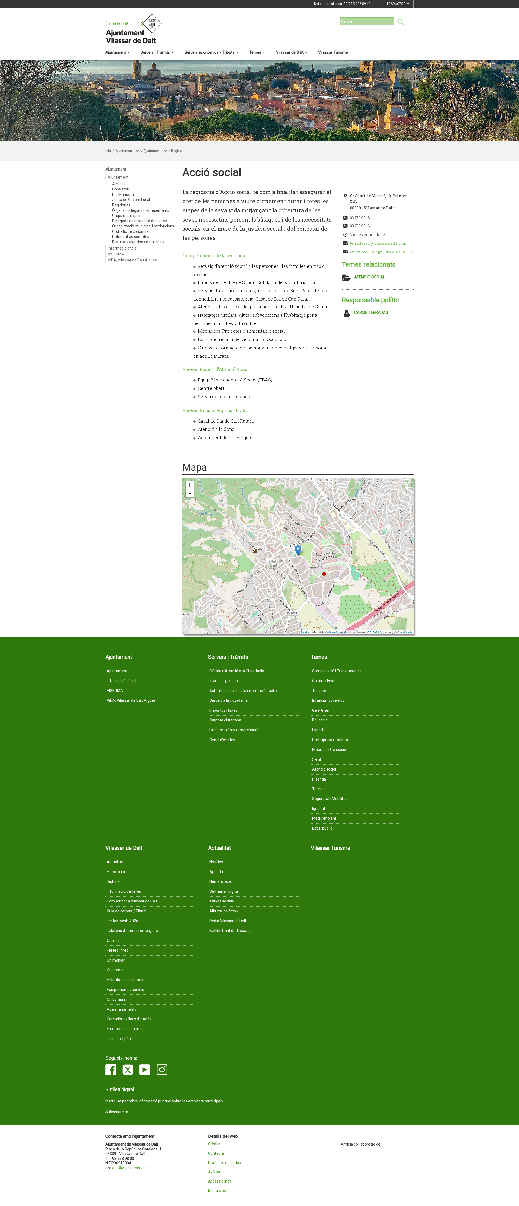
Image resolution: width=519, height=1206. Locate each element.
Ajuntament (115, 52)
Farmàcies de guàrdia (125, 1029)
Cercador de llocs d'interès (129, 1019)
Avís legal (216, 1172)
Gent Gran (320, 710)
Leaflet (305, 632)
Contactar (216, 1154)
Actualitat (115, 862)
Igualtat (318, 808)
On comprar (117, 999)
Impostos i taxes (223, 710)
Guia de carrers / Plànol (126, 911)
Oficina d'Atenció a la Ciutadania (236, 671)
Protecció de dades (224, 1163)
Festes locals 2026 (122, 921)
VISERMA (116, 254)
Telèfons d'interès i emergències (134, 930)
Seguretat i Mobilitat (329, 798)
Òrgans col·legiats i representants (140, 210)
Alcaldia (119, 184)
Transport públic (120, 1039)
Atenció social (369, 277)
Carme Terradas (371, 312)
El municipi (116, 872)
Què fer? (114, 940)
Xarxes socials (221, 901)
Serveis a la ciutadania (228, 700)
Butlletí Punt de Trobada (230, 930)
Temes (255, 52)
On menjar (116, 960)
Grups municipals (126, 215)
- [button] (190, 493)
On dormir (115, 970)
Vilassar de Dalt (290, 52)
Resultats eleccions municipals (138, 242)
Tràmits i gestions (224, 681)
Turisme (319, 691)
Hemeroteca (220, 881)
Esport (317, 730)
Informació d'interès (124, 891)
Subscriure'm (116, 1112)
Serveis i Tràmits (155, 52)
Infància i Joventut (328, 700)
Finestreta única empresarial (233, 730)
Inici (108, 151)
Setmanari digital (224, 891)
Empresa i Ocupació (329, 749)
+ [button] (190, 485)
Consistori (120, 189)
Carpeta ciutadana (225, 720)
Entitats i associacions (125, 979)
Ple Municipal (123, 194)
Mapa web (217, 1191)
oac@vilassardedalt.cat (132, 1168)
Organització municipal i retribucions (143, 226)
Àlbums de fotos (223, 911)
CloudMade (404, 632)
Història (113, 881)
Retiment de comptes (130, 236)
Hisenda (319, 779)
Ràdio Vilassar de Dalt (227, 921)
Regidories (179, 151)
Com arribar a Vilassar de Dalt (132, 901)
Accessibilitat (219, 1181)
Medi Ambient (324, 818)
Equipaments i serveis (125, 989)
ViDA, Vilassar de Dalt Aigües (132, 260)
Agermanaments (121, 1009)
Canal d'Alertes (222, 740)
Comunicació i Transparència (336, 671)
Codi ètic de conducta (130, 231)
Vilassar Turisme (333, 52)
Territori (319, 789)
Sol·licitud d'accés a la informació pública (244, 691)
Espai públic (322, 828)
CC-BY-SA (374, 632)
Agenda (216, 872)
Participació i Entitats (330, 740)
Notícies (216, 862)
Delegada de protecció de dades (139, 221)
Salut (316, 759)
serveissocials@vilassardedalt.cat (382, 251)
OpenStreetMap (338, 632)
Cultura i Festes (325, 681)
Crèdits (214, 1144)
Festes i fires (117, 950)
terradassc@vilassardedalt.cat (378, 243)
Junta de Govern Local (131, 199)
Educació (320, 720)
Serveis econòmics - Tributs (210, 52)
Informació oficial (122, 248)
